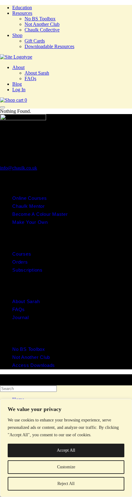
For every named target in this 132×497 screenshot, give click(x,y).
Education (22, 7)
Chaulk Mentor (28, 206)
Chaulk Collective (42, 29)
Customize (66, 467)
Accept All (66, 450)
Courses (21, 254)
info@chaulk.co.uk (18, 167)
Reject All (66, 483)
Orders (20, 262)
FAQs (30, 78)
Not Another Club (42, 24)
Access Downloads (33, 365)
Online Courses (29, 198)
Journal (20, 317)
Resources (22, 13)
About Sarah (37, 73)
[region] (66, 448)
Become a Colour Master (40, 214)
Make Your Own (30, 222)
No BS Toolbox (40, 18)
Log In (18, 89)
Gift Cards (35, 40)
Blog (17, 84)
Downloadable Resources (49, 46)
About (18, 67)
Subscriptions (27, 270)
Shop (17, 35)
